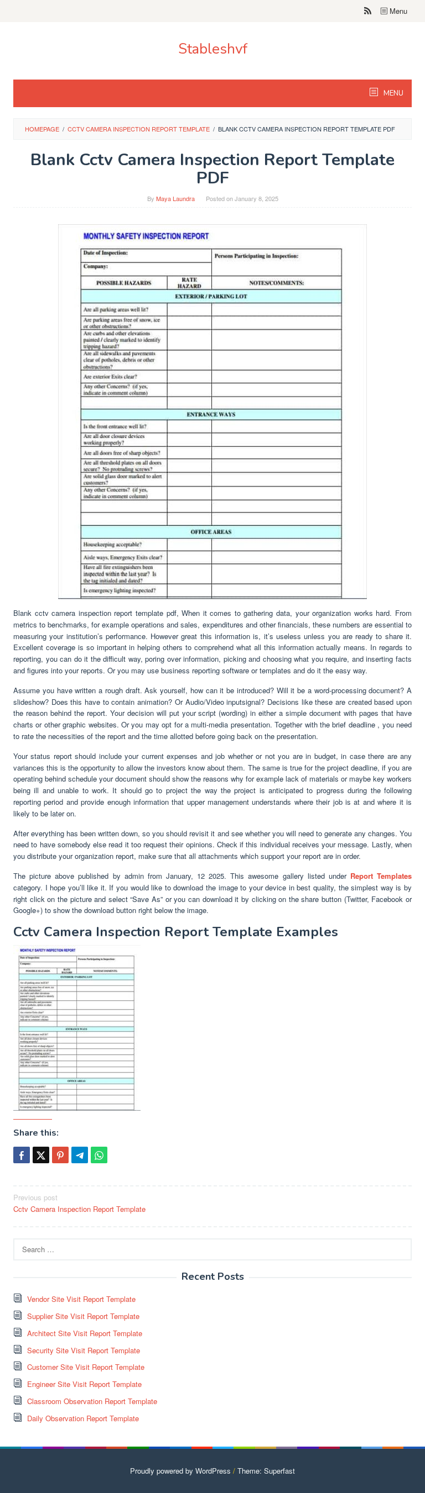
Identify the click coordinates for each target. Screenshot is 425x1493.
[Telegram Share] (79, 1155)
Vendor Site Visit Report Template (81, 1299)
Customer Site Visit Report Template (85, 1367)
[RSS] (368, 11)
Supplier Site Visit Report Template (83, 1316)
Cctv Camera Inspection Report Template (79, 1203)
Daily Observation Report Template (83, 1418)
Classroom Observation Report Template (92, 1401)
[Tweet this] (41, 1155)
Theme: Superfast (266, 1470)
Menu (397, 11)
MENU (392, 93)
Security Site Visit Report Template (83, 1350)
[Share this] (21, 1155)
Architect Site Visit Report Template (84, 1333)
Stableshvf (212, 49)
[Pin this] (60, 1155)
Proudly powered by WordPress (180, 1470)
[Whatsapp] (99, 1155)
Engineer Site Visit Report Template (84, 1384)
